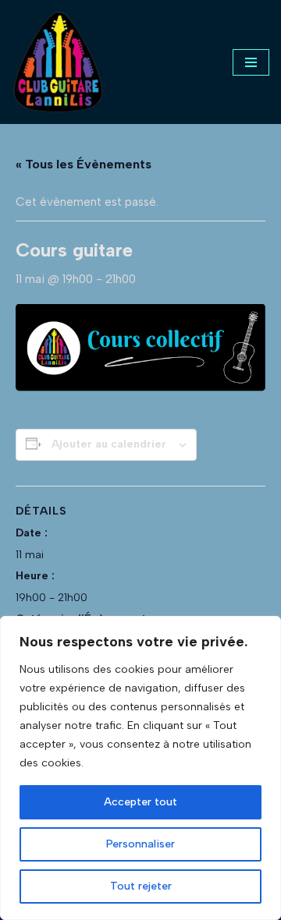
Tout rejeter (141, 886)
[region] (140, 768)
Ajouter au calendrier (109, 444)
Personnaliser (140, 844)
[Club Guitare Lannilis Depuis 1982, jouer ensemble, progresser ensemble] (58, 62)
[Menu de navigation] (251, 62)
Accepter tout (140, 802)
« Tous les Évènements (83, 164)
